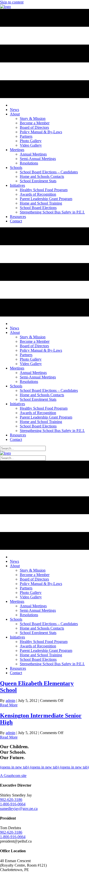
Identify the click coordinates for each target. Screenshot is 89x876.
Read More (9, 705)
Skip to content (11, 2)
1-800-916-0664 (12, 804)
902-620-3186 (11, 799)
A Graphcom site (13, 775)
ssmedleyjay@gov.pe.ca (19, 808)
